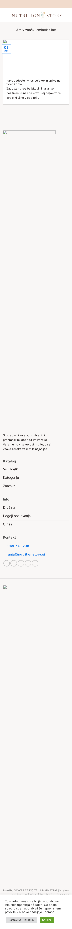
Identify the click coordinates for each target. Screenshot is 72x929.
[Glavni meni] (5, 15)
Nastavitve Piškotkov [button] (21, 919)
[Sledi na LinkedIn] (28, 563)
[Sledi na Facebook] (26, 4)
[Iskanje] (67, 15)
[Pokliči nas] (42, 4)
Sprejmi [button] (46, 919)
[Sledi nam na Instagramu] (30, 4)
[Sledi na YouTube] (46, 4)
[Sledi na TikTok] (34, 4)
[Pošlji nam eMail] (38, 4)
